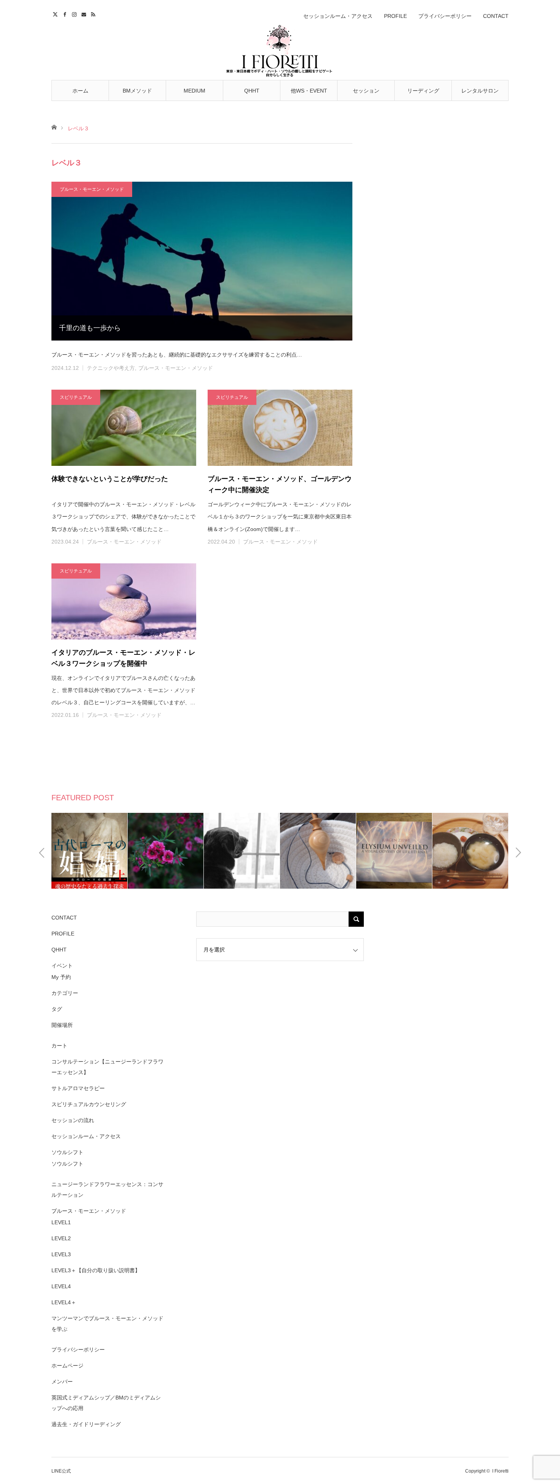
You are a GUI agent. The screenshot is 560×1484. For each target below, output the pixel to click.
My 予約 (61, 977)
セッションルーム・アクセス (338, 16)
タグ (56, 1009)
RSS (94, 13)
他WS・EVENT (309, 91)
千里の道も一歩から (90, 328)
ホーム (80, 91)
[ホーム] (53, 127)
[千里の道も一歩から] (201, 261)
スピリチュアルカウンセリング (88, 1104)
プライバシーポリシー (445, 16)
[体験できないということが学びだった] (123, 428)
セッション (366, 91)
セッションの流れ (72, 1120)
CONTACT (496, 16)
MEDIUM (194, 91)
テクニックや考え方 (111, 368)
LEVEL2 (61, 1238)
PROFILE (395, 16)
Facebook (65, 13)
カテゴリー (64, 993)
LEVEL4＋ (63, 1302)
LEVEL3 (61, 1254)
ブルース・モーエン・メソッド (92, 189)
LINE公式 (61, 1471)
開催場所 (62, 1025)
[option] (98, 851)
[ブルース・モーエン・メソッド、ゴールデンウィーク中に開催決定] (280, 428)
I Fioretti (500, 1471)
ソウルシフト (67, 1152)
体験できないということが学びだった (109, 479)
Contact (85, 13)
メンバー (62, 1381)
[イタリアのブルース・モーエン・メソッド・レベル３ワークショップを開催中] (123, 601)
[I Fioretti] (280, 50)
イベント (62, 966)
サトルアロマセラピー (78, 1088)
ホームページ (67, 1365)
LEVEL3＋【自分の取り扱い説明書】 (95, 1270)
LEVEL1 (61, 1222)
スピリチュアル (76, 397)
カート (59, 1046)
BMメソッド (137, 91)
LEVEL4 (61, 1286)
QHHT (251, 91)
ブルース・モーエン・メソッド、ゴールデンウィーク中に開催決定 (280, 484)
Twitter (56, 13)
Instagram (75, 13)
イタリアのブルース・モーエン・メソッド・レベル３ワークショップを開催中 (123, 658)
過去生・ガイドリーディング (86, 1424)
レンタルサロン (480, 91)
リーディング (423, 91)
